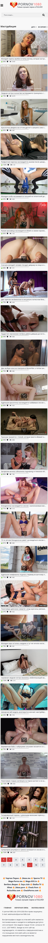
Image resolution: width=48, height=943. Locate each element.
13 (36, 865)
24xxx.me (26, 878)
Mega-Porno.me (15, 881)
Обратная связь (21, 908)
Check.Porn (33, 887)
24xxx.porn (20, 887)
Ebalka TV (37, 884)
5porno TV (37, 878)
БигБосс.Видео (11, 884)
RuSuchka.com (13, 890)
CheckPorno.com (31, 890)
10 (23, 865)
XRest (9, 887)
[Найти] (43, 15)
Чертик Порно (12, 878)
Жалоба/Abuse (37, 908)
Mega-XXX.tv (31, 881)
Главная (7, 908)
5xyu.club (25, 884)
